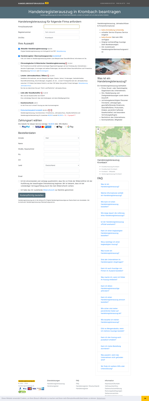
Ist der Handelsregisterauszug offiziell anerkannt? (112, 223)
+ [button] (98, 129)
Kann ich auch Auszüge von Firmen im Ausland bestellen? (112, 269)
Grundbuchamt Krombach (109, 169)
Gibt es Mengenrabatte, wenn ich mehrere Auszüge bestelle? (112, 329)
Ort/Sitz (21, 38)
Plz (19, 154)
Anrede (21, 138)
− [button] (98, 132)
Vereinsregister (107, 3)
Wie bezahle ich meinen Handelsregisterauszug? (110, 321)
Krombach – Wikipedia (108, 171)
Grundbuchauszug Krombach (110, 166)
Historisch (33, 71)
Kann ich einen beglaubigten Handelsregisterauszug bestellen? (111, 233)
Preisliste (120, 3)
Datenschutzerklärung (113, 388)
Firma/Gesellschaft (25, 27)
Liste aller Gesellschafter (34, 93)
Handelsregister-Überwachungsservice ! (41, 56)
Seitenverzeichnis (111, 393)
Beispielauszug (61, 51)
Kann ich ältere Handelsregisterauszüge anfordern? (110, 288)
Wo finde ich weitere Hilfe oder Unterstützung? (113, 367)
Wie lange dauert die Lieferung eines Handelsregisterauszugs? (112, 214)
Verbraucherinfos (111, 386)
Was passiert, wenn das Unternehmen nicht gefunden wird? (112, 357)
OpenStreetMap (120, 156)
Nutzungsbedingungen (113, 391)
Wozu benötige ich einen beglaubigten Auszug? (110, 243)
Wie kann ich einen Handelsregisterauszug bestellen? (109, 204)
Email (20, 176)
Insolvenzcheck (29, 103)
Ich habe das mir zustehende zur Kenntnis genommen (47, 190)
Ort (19, 160)
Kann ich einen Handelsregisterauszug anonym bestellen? (113, 299)
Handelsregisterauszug (33, 3)
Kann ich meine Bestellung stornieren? (111, 347)
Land (20, 165)
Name (20, 143)
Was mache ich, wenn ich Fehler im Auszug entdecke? (113, 278)
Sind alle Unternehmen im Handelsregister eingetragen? (112, 260)
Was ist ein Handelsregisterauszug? (110, 185)
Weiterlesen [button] (101, 398)
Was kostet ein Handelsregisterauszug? (110, 252)
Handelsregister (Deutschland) (87, 386)
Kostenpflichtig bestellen (32, 195)
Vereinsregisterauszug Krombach (111, 174)
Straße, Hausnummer (26, 149)
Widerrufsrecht (49, 190)
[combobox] (61, 27)
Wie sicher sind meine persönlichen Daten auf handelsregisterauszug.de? (111, 310)
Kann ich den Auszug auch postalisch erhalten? (111, 338)
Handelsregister (82, 388)
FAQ (128, 3)
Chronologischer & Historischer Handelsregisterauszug (46, 63)
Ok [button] (145, 398)
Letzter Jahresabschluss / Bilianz (37, 76)
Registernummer (24, 32)
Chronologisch (43, 71)
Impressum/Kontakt (112, 384)
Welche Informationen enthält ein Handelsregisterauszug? (112, 194)
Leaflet (112, 156)
